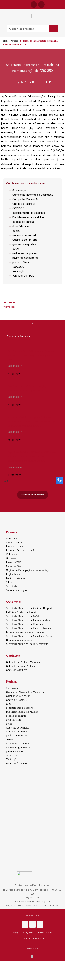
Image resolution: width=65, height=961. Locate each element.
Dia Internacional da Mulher (28, 217)
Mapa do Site (13, 566)
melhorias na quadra (24, 253)
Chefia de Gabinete (23, 203)
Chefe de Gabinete (16, 669)
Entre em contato (15, 546)
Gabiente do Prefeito (25, 235)
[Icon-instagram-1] (41, 4)
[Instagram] (32, 924)
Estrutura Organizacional (20, 550)
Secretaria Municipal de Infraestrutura (27, 643)
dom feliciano (20, 226)
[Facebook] (34, 4)
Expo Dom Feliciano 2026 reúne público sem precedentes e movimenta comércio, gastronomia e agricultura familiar (32, 456)
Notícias (14, 41)
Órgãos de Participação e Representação (28, 570)
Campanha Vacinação (25, 199)
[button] (2, 4)
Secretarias (12, 586)
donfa (16, 230)
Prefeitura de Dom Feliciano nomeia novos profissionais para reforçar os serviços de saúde (31, 355)
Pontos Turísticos (15, 578)
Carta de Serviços (16, 542)
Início (5, 41)
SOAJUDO (18, 266)
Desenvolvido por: (33, 949)
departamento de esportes (28, 212)
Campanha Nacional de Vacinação (32, 194)
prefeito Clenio (21, 262)
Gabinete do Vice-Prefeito (20, 665)
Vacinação (18, 271)
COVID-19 (18, 208)
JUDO (15, 248)
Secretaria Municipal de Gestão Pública (28, 620)
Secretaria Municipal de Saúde (23, 616)
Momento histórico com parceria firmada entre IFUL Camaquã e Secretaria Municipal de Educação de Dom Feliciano (32, 421)
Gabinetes (11, 554)
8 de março (19, 190)
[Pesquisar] (53, 28)
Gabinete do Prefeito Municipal (23, 661)
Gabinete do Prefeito (25, 239)
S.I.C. (9, 582)
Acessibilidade (14, 538)
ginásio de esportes (24, 244)
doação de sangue (23, 221)
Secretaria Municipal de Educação (25, 624)
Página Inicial (13, 574)
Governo (11, 558)
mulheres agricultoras (25, 257)
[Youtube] (40, 924)
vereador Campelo (23, 275)
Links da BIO (13, 562)
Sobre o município (16, 590)
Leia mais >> (15, 366)
